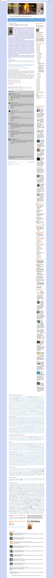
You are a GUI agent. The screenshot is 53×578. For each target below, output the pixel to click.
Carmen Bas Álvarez (20, 446)
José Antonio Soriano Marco (15, 454)
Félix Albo (14, 408)
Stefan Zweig (25, 430)
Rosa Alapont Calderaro (32, 463)
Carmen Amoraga (26, 402)
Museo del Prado (33, 489)
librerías (10, 503)
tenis (19, 512)
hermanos (33, 501)
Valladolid (28, 492)
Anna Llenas (15, 436)
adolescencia (40, 493)
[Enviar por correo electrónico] (19, 89)
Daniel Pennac (35, 404)
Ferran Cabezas (15, 437)
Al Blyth (43, 396)
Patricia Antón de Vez (15, 462)
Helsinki (34, 487)
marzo (39, 74)
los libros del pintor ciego (40, 210)
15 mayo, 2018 (15, 102)
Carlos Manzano (33, 445)
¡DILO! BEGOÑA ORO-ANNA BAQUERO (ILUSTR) (40, 207)
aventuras (20, 495)
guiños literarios (21, 501)
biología (35, 495)
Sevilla (37, 491)
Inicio (22, 161)
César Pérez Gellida (23, 404)
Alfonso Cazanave (40, 443)
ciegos (35, 496)
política (24, 508)
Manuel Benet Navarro (25, 420)
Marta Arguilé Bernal (28, 458)
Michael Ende (19, 422)
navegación (23, 505)
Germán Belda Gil (34, 408)
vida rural (26, 513)
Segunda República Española (31, 491)
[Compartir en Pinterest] (22, 89)
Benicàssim (38, 483)
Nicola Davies (27, 424)
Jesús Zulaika (11, 453)
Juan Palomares (41, 437)
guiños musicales (28, 501)
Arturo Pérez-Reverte (40, 400)
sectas (24, 510)
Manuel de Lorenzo (38, 420)
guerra (38, 500)
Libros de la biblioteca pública (16, 517)
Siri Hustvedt (34, 429)
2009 (38, 89)
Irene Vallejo (20, 411)
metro (22, 504)
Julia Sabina (29, 417)
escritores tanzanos (16, 475)
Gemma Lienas (30, 408)
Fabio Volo (12, 407)
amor (25, 494)
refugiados (24, 509)
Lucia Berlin (26, 419)
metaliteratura (18, 504)
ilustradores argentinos (19, 478)
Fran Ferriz (18, 437)
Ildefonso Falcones (12, 411)
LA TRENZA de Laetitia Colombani (18, 558)
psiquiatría (41, 508)
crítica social (42, 497)
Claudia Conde (20, 447)
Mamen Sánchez (20, 420)
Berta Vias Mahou (19, 445)
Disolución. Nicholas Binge (40, 222)
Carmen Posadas (11, 403)
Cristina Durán (42, 436)
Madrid (10, 489)
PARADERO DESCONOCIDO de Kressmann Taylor (21, 545)
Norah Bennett (13, 93)
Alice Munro (13, 398)
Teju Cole (39, 431)
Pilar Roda (28, 462)
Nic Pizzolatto (16, 424)
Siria (42, 491)
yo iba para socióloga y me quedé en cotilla (40, 261)
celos (26, 496)
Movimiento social (22, 489)
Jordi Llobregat (35, 413)
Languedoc (34, 488)
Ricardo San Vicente (11, 463)
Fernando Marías (26, 407)
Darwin (33, 485)
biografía (32, 495)
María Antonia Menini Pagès (38, 458)
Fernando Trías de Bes (36, 407)
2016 (38, 80)
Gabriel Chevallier (23, 408)
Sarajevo (16, 491)
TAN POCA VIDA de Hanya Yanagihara (19, 537)
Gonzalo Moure (11, 409)
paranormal (33, 507)
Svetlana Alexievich (22, 431)
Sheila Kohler (25, 429)
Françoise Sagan (11, 408)
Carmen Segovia (38, 436)
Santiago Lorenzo (11, 429)
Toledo (15, 492)
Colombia (11, 485)
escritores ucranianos (23, 475)
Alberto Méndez (26, 397)
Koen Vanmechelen (15, 438)
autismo (39, 494)
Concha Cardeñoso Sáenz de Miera (35, 447)
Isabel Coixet (38, 411)
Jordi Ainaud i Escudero (29, 453)
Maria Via (10, 458)
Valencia (24, 492)
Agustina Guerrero (39, 396)
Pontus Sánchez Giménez (32, 462)
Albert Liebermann (21, 397)
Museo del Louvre (27, 489)
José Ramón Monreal (31, 454)
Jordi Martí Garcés (41, 453)
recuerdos (19, 509)
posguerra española (30, 508)
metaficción (13, 504)
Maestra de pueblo (11, 420)
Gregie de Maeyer (20, 409)
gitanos (30, 500)
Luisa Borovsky (15, 457)
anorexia (29, 494)
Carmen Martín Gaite (36, 402)
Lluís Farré (22, 438)
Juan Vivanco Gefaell (41, 455)
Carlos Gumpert (28, 445)
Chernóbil (41, 484)
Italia (17, 488)
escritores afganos (11, 468)
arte (35, 494)
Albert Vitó (32, 443)
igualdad (11, 502)
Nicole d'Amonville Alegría (24, 461)
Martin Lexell (33, 458)
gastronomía (19, 500)
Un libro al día (39, 217)
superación (24, 511)
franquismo (10, 500)
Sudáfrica (12, 492)
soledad (12, 511)
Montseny (17, 489)
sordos (20, 511)
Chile (43, 484)
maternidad (31, 503)
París (11, 89)
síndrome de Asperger (37, 511)
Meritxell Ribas (38, 438)
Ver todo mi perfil (38, 33)
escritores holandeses (17, 473)
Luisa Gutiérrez (19, 457)
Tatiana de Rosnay (35, 431)
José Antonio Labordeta (32, 414)
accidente (26, 493)
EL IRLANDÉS (39, 287)
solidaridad (17, 511)
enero (39, 77)
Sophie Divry (13, 430)
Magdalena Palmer (28, 457)
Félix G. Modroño (18, 408)
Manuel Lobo (38, 457)
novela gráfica (38, 506)
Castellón (28, 484)
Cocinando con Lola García (40, 265)
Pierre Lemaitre (29, 426)
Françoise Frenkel (42, 407)
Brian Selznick (33, 401)
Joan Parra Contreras (15, 453)
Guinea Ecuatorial (26, 487)
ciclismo (29, 496)
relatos (42, 509)
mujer (35, 504)
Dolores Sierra (24, 448)
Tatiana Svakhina (20, 464)
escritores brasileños (31, 469)
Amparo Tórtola (23, 398)
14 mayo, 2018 (18, 93)
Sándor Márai (27, 431)
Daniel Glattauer (31, 404)
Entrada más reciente (12, 161)
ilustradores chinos (40, 478)
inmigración (18, 502)
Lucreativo (27, 438)
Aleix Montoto (36, 443)
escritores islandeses (37, 473)
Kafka (25, 488)
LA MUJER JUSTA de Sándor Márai (42, 302)
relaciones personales (30, 509)
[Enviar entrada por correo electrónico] (16, 89)
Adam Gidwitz (15, 396)
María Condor (13, 459)
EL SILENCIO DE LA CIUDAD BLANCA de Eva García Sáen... (41, 71)
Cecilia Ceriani (13, 447)
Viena (42, 492)
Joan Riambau (20, 453)
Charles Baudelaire (15, 403)
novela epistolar (21, 506)
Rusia (9, 491)
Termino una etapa (39, 36)
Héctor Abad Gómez (38, 487)
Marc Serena (42, 420)
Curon (31, 485)
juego (33, 502)
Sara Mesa (16, 429)
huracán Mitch (42, 501)
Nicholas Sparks (20, 424)
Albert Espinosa (15, 397)
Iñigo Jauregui (28, 452)
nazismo (28, 505)
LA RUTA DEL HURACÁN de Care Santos (42, 141)
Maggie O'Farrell (16, 420)
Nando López (36, 423)
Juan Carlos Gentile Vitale (12, 455)
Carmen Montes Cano (35, 446)
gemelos (23, 500)
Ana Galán (41, 398)
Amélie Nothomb (29, 398)
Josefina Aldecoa (26, 414)
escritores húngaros (24, 473)
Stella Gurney (29, 430)
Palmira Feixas (11, 462)
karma (36, 502)
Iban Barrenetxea (25, 437)
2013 (38, 84)
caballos (16, 496)
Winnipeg (13, 493)
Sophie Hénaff (17, 430)
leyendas (42, 502)
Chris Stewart (27, 403)
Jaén (23, 488)
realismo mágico (14, 509)
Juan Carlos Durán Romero (39, 454)
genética (27, 500)
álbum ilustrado (38, 513)
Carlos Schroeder (11, 446)
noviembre (39, 54)
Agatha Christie (25, 396)
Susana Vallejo (12, 431)
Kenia (27, 488)
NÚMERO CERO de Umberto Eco (42, 176)
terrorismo (22, 512)
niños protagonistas (34, 505)
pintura (18, 508)
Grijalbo (38, 250)
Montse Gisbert (17, 423)
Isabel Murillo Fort (24, 452)
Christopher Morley (36, 403)
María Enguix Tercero (28, 459)
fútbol (16, 500)
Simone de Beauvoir (30, 429)
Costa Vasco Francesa (24, 485)
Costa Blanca (14, 485)
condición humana (23, 497)
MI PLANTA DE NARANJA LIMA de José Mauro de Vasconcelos (22, 541)
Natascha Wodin (40, 423)
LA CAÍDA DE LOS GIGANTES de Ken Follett (20, 562)
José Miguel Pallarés (25, 454)
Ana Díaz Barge (38, 398)
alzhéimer (17, 494)
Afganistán (10, 483)
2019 (38, 50)
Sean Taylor (22, 429)
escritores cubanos (27, 471)
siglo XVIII (36, 510)
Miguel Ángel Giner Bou (35, 422)
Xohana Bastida (17, 465)
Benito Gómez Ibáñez (11, 445)
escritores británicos (38, 469)
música (39, 504)
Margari (12, 102)
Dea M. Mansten (13, 448)
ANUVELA (10, 443)
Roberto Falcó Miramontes (25, 463)
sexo (26, 510)
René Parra (42, 462)
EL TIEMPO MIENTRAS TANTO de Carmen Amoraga (42, 132)
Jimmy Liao (40, 412)
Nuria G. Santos (29, 461)
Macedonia (42, 488)
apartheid (32, 494)
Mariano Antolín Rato (14, 458)
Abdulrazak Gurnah (11, 396)
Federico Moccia (16, 407)
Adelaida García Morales (20, 396)
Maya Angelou (10, 422)
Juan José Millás (18, 417)
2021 (38, 48)
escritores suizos (11, 475)
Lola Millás (12, 419)
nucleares (21, 507)
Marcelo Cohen (42, 457)
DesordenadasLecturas (40, 205)
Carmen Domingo (31, 402)
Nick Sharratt (14, 439)
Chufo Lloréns (41, 403)
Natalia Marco (18, 461)
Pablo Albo (41, 424)
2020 (38, 49)
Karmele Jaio (41, 417)
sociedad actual (41, 510)
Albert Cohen (10, 397)
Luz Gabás (42, 419)
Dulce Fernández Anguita (33, 448)
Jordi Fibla (35, 453)
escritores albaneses (17, 468)
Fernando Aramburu (21, 407)
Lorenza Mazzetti (16, 419)
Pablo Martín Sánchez (41, 461)
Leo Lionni (19, 438)
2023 (38, 45)
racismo (10, 509)
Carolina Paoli (40, 446)
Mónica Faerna (12, 461)
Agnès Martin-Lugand (34, 396)
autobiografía (11, 495)
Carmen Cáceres (29, 446)
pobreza (21, 508)
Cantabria (24, 484)
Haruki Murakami (28, 409)
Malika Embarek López (34, 457)
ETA (35, 485)
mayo (39, 62)
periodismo (11, 508)
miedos (29, 504)
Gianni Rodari (38, 408)
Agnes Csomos (24, 443)
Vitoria (10, 493)
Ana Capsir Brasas (34, 398)
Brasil (12, 484)
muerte (32, 504)
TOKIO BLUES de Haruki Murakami (18, 554)
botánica (38, 495)
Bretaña (15, 484)
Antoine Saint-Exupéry (20, 436)
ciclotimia (32, 496)
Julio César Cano (33, 417)
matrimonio (35, 503)
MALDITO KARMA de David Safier (42, 292)
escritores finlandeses (24, 472)
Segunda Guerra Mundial (22, 491)
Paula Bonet (26, 439)
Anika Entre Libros (39, 239)
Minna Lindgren (13, 423)
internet (22, 502)
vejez (19, 513)
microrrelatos (25, 504)
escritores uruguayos (29, 475)
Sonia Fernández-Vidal (39, 429)
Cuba (28, 485)
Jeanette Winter (30, 437)
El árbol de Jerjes (39, 271)
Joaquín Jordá (24, 453)
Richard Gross (16, 463)
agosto (39, 58)
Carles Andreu (23, 445)
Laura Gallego (25, 418)
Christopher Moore (31, 403)
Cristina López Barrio (18, 404)
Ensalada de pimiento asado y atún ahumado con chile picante (40, 267)
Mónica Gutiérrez (28, 423)
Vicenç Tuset (42, 464)
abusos (23, 493)
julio (38, 59)
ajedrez (10, 494)
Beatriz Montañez (19, 401)
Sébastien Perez (31, 431)
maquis (28, 503)
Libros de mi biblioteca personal (14, 518)
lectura (39, 502)
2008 (38, 90)
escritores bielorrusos (24, 469)
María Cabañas (34, 438)
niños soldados (41, 505)
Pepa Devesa (20, 462)
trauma (10, 513)
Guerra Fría (21, 487)
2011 (38, 86)
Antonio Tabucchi (25, 400)
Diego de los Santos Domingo (19, 448)
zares (31, 513)
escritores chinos (32, 470)
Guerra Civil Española (15, 487)
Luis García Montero (31, 419)
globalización (34, 500)
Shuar (40, 491)
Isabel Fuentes (42, 411)
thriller (26, 512)
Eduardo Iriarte (38, 448)
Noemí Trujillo (30, 424)
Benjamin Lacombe (26, 436)
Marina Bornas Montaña (20, 458)
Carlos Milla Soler (38, 445)
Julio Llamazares (37, 417)
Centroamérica (32, 484)
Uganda (21, 492)
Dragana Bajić (28, 448)
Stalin (9, 492)
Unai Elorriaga (39, 464)
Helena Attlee (40, 409)
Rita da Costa (20, 463)
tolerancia (30, 512)
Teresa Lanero (35, 464)
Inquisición (10, 488)
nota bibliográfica (15, 506)
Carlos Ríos (14, 402)
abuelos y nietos (17, 493)
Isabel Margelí (19, 452)
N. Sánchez (15, 461)
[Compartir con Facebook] (21, 89)
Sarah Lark (19, 429)
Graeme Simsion (15, 409)
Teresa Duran (42, 431)
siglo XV (29, 510)
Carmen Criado (25, 446)
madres (17, 503)
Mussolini (37, 489)
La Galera (38, 251)
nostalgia (10, 506)
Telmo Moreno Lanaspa (25, 464)
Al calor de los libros (21, 5)
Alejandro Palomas (32, 397)
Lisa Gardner (40, 418)
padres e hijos (26, 507)
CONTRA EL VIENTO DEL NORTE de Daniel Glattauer (42, 159)
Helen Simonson (36, 409)
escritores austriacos (11, 469)
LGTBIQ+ (30, 488)
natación (11, 505)
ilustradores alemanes (11, 478)
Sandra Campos (42, 463)
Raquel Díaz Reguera (38, 439)
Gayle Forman (26, 408)
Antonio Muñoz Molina (19, 400)
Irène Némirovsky (24, 411)
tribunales (13, 513)
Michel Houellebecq (24, 422)
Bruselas (21, 484)
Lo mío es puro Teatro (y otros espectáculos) (40, 283)
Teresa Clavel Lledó (30, 464)
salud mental (20, 510)
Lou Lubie (24, 419)
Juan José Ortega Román (20, 455)
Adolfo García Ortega (19, 443)
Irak (12, 488)
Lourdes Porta (11, 457)
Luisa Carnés (39, 419)
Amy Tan (26, 398)
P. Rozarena (37, 461)
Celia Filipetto (16, 447)
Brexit (18, 484)
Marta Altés (30, 438)
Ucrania (18, 492)
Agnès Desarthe (29, 396)
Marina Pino (24, 458)
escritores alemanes (25, 468)
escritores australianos (40, 468)
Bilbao (10, 484)
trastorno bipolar (41, 512)
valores (17, 513)
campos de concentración (21, 496)
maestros (21, 503)
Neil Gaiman (12, 424)
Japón (20, 488)
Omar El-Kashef (33, 461)
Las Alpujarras (38, 488)
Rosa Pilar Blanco (37, 463)
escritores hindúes (11, 473)
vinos (29, 513)
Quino (33, 439)
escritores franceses (32, 472)
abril (38, 73)
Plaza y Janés (39, 255)
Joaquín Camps (14, 413)
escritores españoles (36, 471)
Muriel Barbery (21, 423)
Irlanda (15, 488)
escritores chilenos (26, 470)
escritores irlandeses (30, 473)
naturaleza (14, 505)
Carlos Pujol (42, 445)
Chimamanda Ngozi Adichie (21, 403)
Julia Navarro (25, 417)
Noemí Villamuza (19, 439)
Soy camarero (20, 430)
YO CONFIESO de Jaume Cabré (42, 150)
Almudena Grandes (18, 398)
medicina (39, 503)
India (42, 487)
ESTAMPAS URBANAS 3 (40, 269)
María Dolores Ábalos (23, 459)
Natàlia (12, 110)
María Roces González (41, 459)
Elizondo (42, 485)
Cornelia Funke (13, 404)
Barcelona (34, 483)
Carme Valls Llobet (21, 402)
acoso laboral (35, 493)
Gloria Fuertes (42, 408)
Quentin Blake (30, 439)
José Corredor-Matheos (38, 414)
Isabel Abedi (28, 411)
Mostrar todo (43, 224)
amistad (21, 494)
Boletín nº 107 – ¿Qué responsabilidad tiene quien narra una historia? (40, 274)
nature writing (19, 505)
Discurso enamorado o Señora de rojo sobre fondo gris (40, 285)
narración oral (42, 504)
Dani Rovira (27, 404)
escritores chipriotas (38, 470)
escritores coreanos (15, 471)
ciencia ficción (41, 496)
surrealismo (28, 511)
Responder (12, 114)
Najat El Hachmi (33, 423)
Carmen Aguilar (15, 446)
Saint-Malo (13, 491)
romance (13, 89)
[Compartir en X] (20, 89)
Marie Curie (13, 489)
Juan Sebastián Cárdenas (35, 455)
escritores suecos (40, 474)
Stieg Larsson (33, 430)
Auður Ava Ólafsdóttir (14, 401)
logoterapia (13, 503)
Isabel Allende (33, 411)
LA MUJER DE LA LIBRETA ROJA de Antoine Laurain (41, 68)
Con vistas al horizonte (40, 279)
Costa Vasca (19, 485)
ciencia (38, 496)
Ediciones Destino (39, 249)
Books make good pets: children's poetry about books (40, 229)
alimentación (13, 494)
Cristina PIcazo (11, 437)
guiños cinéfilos (14, 501)
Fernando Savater (31, 407)
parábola (38, 507)
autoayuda (42, 494)
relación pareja (38, 509)
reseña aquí (13, 48)
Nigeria (40, 489)
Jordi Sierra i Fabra (39, 413)
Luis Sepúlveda (36, 419)
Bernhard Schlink (29, 401)
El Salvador (38, 485)
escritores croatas (21, 471)
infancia (14, 502)
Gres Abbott (21, 437)
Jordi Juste (37, 453)
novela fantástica (27, 506)
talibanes (16, 512)
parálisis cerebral (42, 507)
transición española (35, 512)
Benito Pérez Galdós (23, 401)
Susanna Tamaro (17, 431)
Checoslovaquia (36, 484)
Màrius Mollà (24, 423)
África (33, 513)
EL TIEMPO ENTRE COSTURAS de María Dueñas (42, 111)
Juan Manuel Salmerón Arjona (28, 455)
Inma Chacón (16, 411)
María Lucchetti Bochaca (35, 459)
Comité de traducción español (25, 447)
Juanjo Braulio (22, 417)
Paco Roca (23, 439)
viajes (23, 513)
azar (24, 495)
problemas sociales (36, 508)
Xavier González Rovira (12, 465)
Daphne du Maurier (39, 404)
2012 (38, 85)
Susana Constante (15, 464)
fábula (14, 500)
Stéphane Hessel (37, 430)
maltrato (24, 503)
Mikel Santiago (40, 422)
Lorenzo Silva (20, 419)
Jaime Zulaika (32, 452)
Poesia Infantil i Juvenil (40, 227)
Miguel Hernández (29, 422)
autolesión (16, 495)
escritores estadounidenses (14, 472)
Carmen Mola (41, 402)
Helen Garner (32, 409)
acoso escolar (30, 493)
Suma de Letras (39, 256)
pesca (15, 508)
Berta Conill (15, 445)
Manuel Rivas (30, 420)
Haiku (30, 487)
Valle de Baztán (32, 492)
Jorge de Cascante (19, 414)
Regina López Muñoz (38, 462)
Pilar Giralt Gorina (24, 462)
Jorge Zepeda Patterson (13, 414)
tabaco (13, 512)
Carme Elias (17, 402)
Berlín (42, 483)
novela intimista (16, 507)
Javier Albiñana (38, 452)
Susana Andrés (11, 464)
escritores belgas (18, 469)
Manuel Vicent (34, 420)
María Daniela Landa (17, 459)
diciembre (39, 53)
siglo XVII (32, 510)
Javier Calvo (42, 452)
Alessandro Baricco (40, 397)
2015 (38, 81)
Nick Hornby (23, 424)
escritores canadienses (12, 470)
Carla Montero (10, 402)
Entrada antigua (31, 161)
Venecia (40, 492)
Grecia (10, 487)
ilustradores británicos (32, 478)
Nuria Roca (34, 424)
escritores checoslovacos (19, 470)
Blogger (40, 575)
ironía (31, 502)
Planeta (38, 254)
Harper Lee (24, 409)
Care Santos (42, 401)
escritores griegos (40, 472)
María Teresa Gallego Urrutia (18, 460)
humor (38, 501)
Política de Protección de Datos (13, 20)
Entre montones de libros (40, 221)
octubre (39, 55)
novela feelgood (33, 506)
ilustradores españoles (14, 479)
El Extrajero (38, 211)
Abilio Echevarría (14, 443)
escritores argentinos (32, 468)
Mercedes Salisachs (15, 422)
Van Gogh (36, 492)
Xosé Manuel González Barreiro (23, 465)
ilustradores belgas (25, 478)
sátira (32, 511)
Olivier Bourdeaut (38, 424)
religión (10, 510)
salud (17, 510)
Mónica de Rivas (11, 439)
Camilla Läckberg (38, 401)
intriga (25, 502)
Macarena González (23, 457)
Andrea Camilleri (15, 399)
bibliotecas (28, 495)
